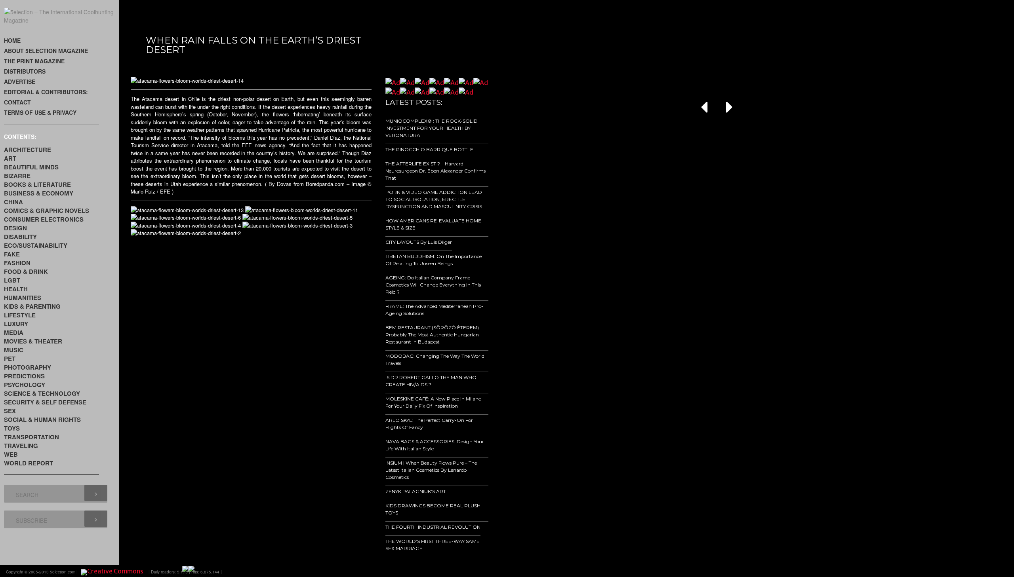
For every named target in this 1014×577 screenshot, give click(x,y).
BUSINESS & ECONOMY (38, 193)
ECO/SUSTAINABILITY (35, 245)
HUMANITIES (22, 297)
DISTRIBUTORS (25, 71)
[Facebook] (921, 571)
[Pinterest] (976, 571)
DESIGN (15, 228)
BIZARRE (17, 175)
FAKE (12, 254)
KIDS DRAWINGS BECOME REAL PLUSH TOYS (432, 509)
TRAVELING (21, 445)
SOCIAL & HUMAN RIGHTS (42, 419)
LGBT (12, 280)
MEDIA (13, 332)
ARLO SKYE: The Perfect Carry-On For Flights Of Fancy (429, 423)
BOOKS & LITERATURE (37, 184)
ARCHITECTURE (27, 149)
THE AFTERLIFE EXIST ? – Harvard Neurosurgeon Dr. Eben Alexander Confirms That (435, 171)
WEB (11, 454)
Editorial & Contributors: (46, 92)
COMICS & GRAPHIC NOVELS (46, 210)
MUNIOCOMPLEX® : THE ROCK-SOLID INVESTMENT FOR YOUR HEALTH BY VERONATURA (431, 128)
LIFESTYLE (20, 315)
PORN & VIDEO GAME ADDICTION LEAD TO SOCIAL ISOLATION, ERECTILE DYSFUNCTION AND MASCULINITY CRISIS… (435, 199)
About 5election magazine (46, 51)
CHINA (13, 201)
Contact (17, 102)
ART (10, 158)
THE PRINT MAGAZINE (34, 61)
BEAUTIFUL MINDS (31, 167)
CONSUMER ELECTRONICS (44, 219)
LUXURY (16, 323)
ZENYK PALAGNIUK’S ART (415, 491)
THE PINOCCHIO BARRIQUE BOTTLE (429, 149)
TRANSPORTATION (31, 437)
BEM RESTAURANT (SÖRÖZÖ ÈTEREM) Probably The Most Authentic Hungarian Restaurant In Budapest (432, 335)
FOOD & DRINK (26, 271)
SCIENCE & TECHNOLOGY (42, 393)
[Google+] (932, 571)
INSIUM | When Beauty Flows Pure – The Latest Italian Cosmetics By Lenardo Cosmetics (431, 470)
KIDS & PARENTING (32, 306)
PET (9, 358)
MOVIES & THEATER (33, 341)
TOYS (12, 428)
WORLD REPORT (28, 463)
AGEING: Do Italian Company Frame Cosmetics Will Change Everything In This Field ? (433, 285)
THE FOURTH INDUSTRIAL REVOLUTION (432, 527)
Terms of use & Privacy (40, 112)
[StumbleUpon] (965, 571)
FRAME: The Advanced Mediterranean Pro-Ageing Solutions (434, 309)
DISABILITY (20, 236)
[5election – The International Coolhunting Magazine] (61, 20)
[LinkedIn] (954, 571)
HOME (12, 40)
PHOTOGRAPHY (27, 367)
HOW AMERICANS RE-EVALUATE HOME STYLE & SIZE (433, 224)
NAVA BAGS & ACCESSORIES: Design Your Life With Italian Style (434, 445)
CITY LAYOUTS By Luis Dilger (418, 242)
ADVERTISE (19, 81)
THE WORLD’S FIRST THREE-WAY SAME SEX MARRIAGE (432, 544)
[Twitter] (943, 571)
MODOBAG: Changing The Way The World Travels (434, 359)
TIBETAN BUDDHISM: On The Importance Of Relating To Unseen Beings (433, 259)
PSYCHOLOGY (24, 384)
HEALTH (16, 289)
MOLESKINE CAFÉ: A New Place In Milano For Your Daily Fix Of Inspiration (433, 402)
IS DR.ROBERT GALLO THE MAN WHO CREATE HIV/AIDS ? (431, 380)
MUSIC (13, 349)
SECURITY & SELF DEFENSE (45, 402)
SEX (10, 410)
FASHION (17, 262)
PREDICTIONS (24, 376)
